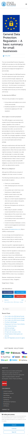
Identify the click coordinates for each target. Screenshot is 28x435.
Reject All (14, 432)
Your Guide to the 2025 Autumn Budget (15, 318)
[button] (26, 4)
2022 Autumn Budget (10, 330)
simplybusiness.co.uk (15, 229)
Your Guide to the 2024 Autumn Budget (15, 320)
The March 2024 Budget (11, 322)
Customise (14, 428)
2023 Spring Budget (9, 328)
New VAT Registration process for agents (15, 338)
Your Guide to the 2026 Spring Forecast (14, 316)
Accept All (14, 425)
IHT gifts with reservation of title (13, 332)
